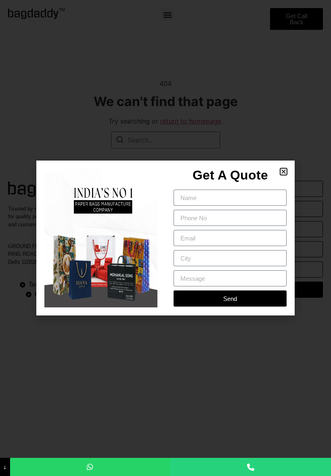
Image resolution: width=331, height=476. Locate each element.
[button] (284, 172)
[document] (165, 238)
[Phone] (250, 467)
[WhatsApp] (90, 467)
